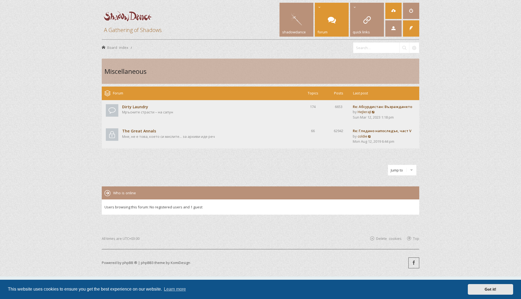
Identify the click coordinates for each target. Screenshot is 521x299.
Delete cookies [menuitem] (389, 238)
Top (416, 238)
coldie (362, 136)
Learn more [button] (175, 289)
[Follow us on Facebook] (413, 262)
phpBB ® (129, 262)
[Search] (404, 48)
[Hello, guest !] (393, 28)
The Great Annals (139, 130)
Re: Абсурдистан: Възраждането (382, 106)
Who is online (124, 192)
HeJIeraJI (364, 111)
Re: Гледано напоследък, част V (382, 130)
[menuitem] (393, 11)
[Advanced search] (414, 48)
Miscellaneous (125, 71)
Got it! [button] (490, 289)
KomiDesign (180, 262)
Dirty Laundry (135, 106)
